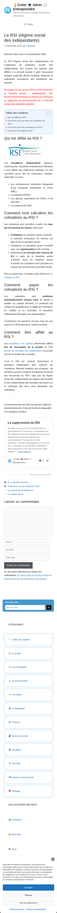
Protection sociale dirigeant (21, 486)
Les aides (17, 694)
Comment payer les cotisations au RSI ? (25, 127)
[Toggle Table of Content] (47, 113)
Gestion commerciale (23, 777)
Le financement (20, 681)
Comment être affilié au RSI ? (21, 131)
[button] (52, 859)
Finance (16, 722)
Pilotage (16, 791)
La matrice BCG (15, 494)
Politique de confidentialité (36, 909)
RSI (37, 486)
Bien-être (16, 834)
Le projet (16, 653)
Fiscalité (16, 763)
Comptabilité (18, 708)
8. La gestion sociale (18, 482)
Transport (16, 819)
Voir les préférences (28, 903)
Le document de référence (20, 490)
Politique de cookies (17, 909)
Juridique (16, 749)
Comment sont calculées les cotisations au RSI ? (26, 122)
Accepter (28, 887)
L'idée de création (20, 639)
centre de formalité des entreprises (22, 351)
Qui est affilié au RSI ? (17, 117)
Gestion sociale (20, 736)
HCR (14, 849)
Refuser (28, 895)
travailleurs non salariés (21, 343)
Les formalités (19, 667)
